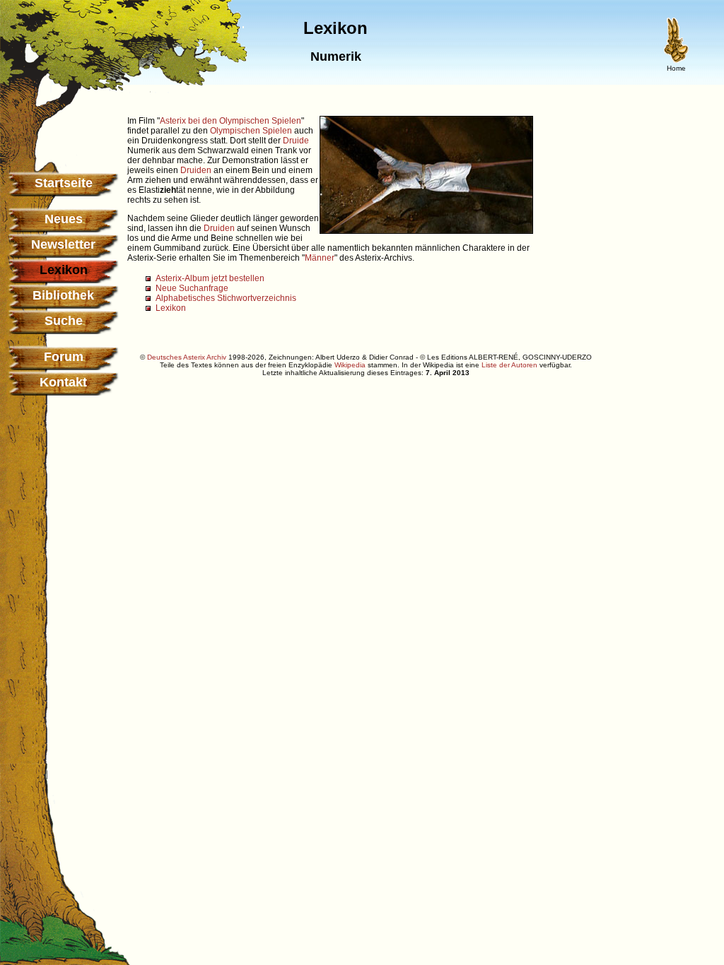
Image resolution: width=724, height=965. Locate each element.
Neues (64, 219)
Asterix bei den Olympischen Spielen (230, 121)
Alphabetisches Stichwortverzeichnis (226, 298)
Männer (319, 258)
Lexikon (171, 308)
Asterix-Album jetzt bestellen (210, 278)
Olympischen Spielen (251, 131)
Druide (296, 141)
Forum (63, 357)
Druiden (195, 170)
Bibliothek (63, 295)
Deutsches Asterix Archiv (186, 357)
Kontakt (63, 382)
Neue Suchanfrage (192, 288)
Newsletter (63, 244)
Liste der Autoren (509, 365)
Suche (64, 321)
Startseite (64, 183)
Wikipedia (350, 365)
